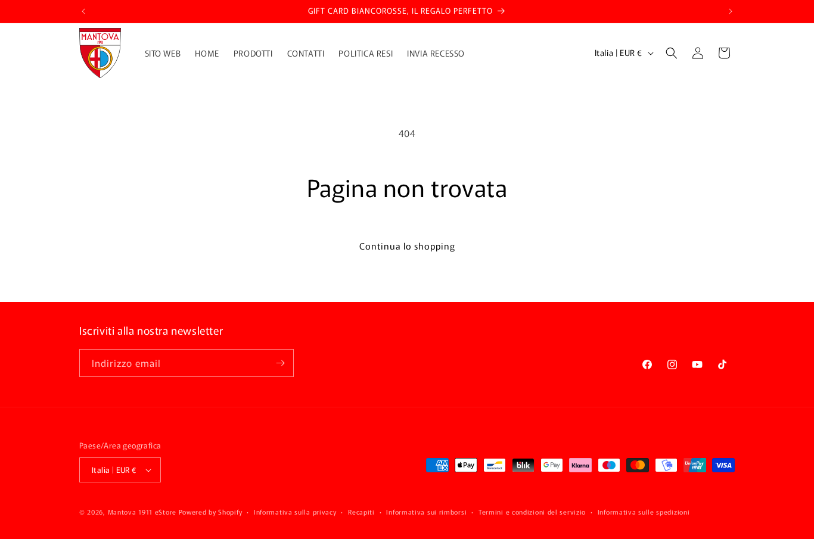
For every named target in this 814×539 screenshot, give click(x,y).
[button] (671, 53)
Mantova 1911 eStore (142, 511)
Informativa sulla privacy (295, 511)
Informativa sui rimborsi (426, 511)
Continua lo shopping (407, 245)
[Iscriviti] (280, 363)
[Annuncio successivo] (730, 11)
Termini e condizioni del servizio (532, 511)
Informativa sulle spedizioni (644, 511)
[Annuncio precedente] (83, 11)
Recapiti (361, 511)
